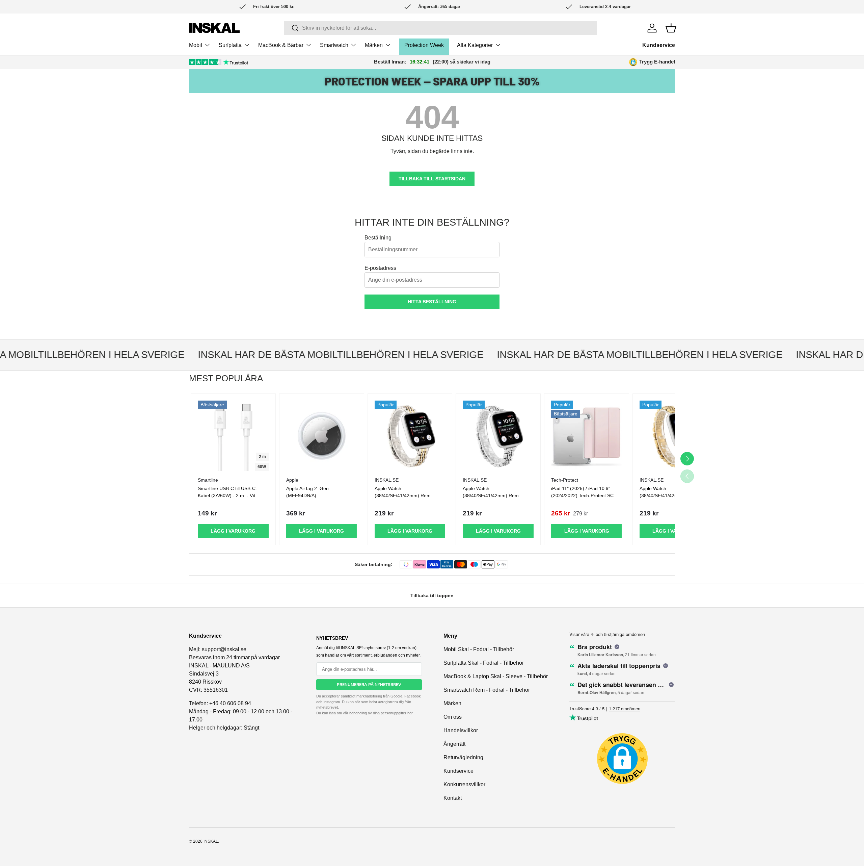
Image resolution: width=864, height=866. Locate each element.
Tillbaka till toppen (432, 595)
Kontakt (452, 798)
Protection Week (424, 45)
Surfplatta (230, 45)
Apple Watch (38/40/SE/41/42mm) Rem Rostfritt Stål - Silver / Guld (403, 495)
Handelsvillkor (460, 730)
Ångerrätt (454, 744)
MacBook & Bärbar (280, 45)
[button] (671, 28)
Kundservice (658, 45)
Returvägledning (463, 757)
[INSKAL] (214, 27)
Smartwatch (334, 45)
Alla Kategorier (475, 45)
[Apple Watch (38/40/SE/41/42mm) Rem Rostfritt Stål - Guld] (675, 436)
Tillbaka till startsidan (432, 178)
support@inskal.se (224, 649)
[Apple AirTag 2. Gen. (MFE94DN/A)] (321, 436)
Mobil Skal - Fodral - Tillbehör (478, 649)
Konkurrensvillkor (464, 784)
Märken (374, 45)
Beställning (378, 237)
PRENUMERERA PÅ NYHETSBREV (369, 684)
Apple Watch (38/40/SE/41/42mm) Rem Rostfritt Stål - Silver (491, 495)
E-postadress (380, 268)
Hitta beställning (432, 301)
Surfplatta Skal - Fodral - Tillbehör (483, 663)
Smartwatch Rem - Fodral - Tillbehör (486, 690)
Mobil (195, 45)
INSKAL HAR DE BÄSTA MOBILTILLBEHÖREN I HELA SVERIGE (328, 354)
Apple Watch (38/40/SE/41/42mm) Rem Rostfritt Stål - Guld (668, 495)
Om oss (452, 717)
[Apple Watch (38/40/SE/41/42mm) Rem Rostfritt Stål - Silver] (498, 436)
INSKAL (211, 841)
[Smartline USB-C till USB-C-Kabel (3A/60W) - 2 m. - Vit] (233, 436)
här (409, 713)
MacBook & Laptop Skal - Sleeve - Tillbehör (495, 676)
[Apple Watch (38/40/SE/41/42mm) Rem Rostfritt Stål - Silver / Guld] (410, 436)
